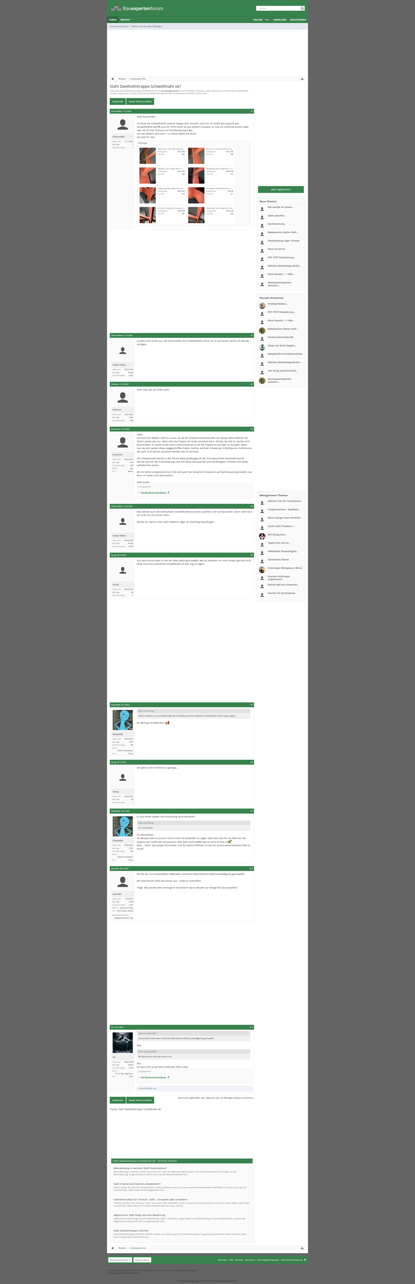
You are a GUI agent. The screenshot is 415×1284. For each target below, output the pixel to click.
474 (131, 462)
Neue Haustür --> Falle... (281, 274)
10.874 (130, 1065)
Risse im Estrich (276, 248)
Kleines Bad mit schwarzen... (283, 584)
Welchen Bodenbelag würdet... (285, 265)
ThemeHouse (133, 1273)
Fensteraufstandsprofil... (281, 337)
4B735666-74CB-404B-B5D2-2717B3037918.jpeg (225, 188)
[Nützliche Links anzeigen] (302, 79)
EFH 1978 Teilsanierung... (281, 257)
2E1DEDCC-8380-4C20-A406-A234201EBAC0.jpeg (177, 208)
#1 (252, 111)
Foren (113, 19)
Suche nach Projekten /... (281, 526)
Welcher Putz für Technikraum (284, 501)
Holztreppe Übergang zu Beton (285, 567)
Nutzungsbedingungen (268, 1259)
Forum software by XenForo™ (135, 1270)
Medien (124, 19)
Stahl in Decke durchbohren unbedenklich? (137, 1183)
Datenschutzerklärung (291, 1259)
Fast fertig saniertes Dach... (283, 370)
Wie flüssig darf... (277, 534)
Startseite (222, 1259)
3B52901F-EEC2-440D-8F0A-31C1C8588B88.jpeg (177, 168)
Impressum (249, 1259)
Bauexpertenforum (119, 1259)
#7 (252, 705)
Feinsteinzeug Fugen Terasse (283, 240)
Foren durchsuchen (119, 26)
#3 (252, 384)
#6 (252, 555)
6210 (131, 1076)
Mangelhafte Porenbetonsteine (285, 353)
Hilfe (231, 1259)
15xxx (130, 753)
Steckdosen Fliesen (278, 559)
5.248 (131, 901)
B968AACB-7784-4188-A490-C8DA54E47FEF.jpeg (177, 149)
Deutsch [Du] (141, 1259)
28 (132, 592)
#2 (252, 335)
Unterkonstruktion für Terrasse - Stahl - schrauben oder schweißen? (151, 1199)
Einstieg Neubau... (278, 303)
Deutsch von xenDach (180, 1270)
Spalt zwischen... (277, 215)
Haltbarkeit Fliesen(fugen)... (283, 551)
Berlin (130, 471)
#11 (251, 1027)
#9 (252, 811)
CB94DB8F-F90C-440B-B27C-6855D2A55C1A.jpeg (226, 208)
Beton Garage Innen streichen (284, 517)
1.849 (131, 417)
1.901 (131, 742)
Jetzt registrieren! (281, 189)
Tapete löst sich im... (279, 542)
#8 (252, 762)
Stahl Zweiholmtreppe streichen (131, 1230)
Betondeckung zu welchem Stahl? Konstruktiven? (140, 1168)
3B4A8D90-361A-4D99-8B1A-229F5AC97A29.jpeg (226, 168)
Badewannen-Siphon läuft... (283, 232)
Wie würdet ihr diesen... (281, 207)
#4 (252, 429)
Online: (261, 19)
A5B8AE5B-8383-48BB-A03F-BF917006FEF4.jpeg (177, 188)
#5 (252, 506)
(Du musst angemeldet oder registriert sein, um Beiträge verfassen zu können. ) (216, 1097)
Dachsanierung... (277, 223)
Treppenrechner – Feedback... (284, 509)
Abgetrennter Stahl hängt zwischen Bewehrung (139, 1215)
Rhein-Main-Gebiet (125, 911)
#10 (251, 868)
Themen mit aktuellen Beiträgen (146, 26)
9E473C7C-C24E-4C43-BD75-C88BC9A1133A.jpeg (226, 149)
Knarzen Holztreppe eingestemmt (279, 578)
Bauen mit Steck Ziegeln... (282, 345)
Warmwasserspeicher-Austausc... (280, 284)
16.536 (130, 372)
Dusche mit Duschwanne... (282, 593)
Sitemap (239, 1259)
